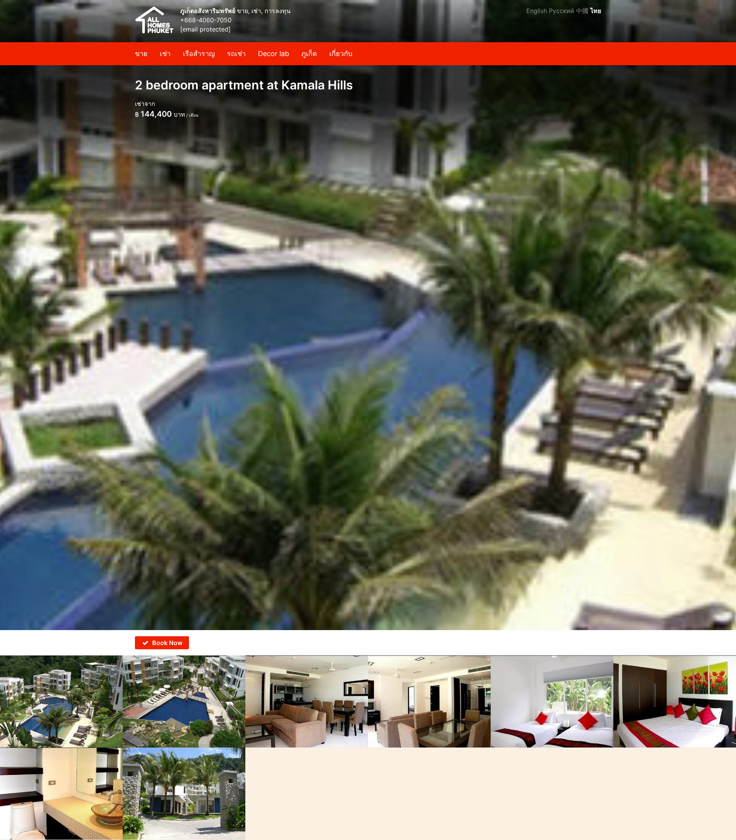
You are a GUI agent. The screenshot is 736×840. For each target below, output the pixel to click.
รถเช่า (236, 54)
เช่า (165, 54)
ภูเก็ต (309, 54)
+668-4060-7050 (206, 20)
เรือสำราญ (199, 54)
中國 (582, 11)
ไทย (595, 11)
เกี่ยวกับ (340, 54)
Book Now (167, 643)
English (536, 11)
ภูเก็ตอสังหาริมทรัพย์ (208, 11)
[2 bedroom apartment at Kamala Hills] (368, 315)
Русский (561, 11)
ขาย (141, 54)
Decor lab (273, 54)
